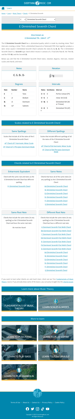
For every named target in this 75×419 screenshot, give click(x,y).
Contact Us (36, 403)
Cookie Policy (59, 403)
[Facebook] (27, 409)
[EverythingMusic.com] (37, 3)
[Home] (3, 8)
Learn (9, 13)
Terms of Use (15, 403)
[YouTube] (47, 409)
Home (3, 13)
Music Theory (17, 13)
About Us (26, 403)
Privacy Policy (47, 403)
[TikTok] (42, 409)
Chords (25, 13)
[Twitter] (32, 409)
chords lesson (68, 282)
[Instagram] (37, 409)
